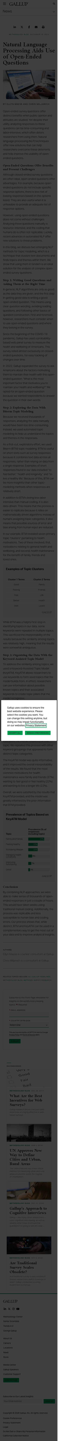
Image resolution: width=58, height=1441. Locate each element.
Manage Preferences (38, 733)
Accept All (15, 733)
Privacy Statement (36, 725)
